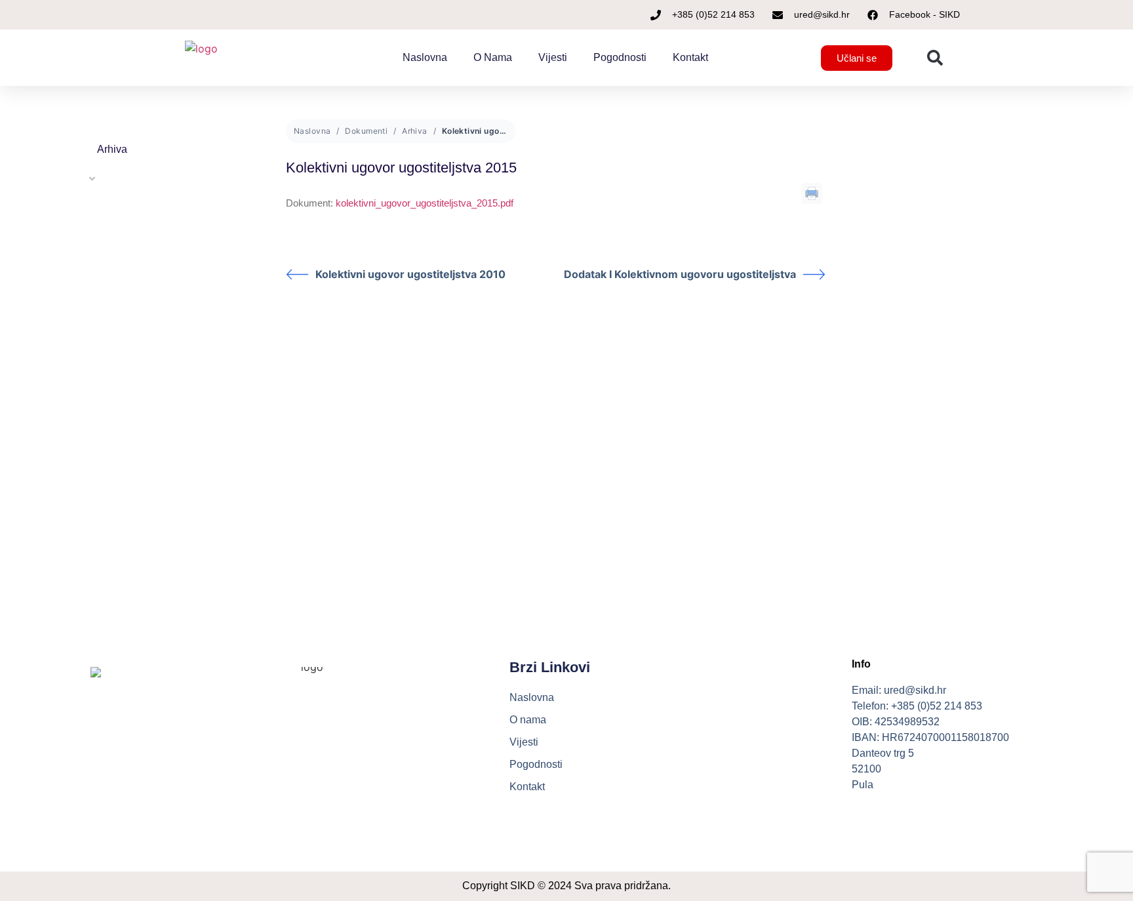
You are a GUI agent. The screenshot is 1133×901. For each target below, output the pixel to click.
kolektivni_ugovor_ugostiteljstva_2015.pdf (424, 203)
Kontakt (690, 57)
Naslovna (425, 57)
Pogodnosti (619, 57)
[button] (935, 58)
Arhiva (414, 131)
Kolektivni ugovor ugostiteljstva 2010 (410, 274)
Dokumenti (366, 131)
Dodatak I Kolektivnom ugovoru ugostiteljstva (680, 274)
